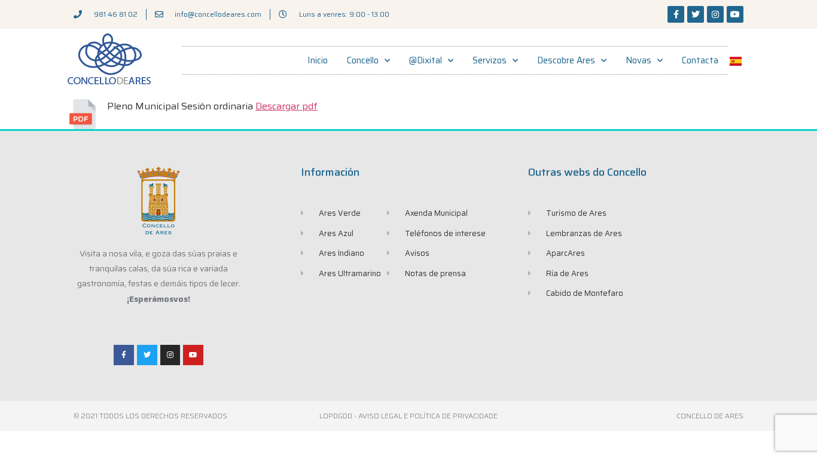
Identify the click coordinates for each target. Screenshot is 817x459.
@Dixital (425, 60)
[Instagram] (715, 14)
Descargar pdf (286, 106)
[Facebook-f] (675, 14)
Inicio (317, 60)
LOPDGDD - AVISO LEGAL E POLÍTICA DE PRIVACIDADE (408, 415)
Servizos (489, 60)
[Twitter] (695, 14)
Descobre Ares (566, 60)
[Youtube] (735, 14)
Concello (363, 60)
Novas (638, 60)
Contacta (700, 60)
